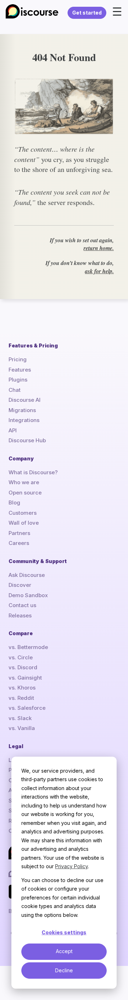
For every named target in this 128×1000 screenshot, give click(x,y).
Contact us (22, 605)
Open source (25, 492)
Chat (15, 390)
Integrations (24, 420)
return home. (99, 248)
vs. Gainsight (25, 677)
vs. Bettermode (28, 647)
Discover (20, 585)
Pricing (18, 359)
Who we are (24, 482)
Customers (23, 512)
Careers (19, 543)
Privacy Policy (71, 866)
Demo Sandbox (28, 595)
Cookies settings (64, 932)
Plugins (18, 379)
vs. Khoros (22, 687)
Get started (87, 13)
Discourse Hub (27, 440)
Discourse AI (25, 399)
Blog (14, 502)
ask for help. (99, 271)
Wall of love (24, 522)
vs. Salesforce (27, 707)
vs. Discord (23, 667)
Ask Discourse (27, 575)
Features (20, 369)
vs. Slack (20, 718)
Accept (64, 951)
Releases (20, 615)
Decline (64, 970)
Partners (19, 533)
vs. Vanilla (22, 728)
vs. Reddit (21, 697)
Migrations (22, 410)
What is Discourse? (33, 472)
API (13, 430)
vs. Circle (21, 657)
